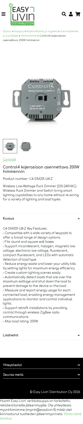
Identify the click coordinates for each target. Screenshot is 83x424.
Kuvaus (8, 218)
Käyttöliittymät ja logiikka (42, 31)
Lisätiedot (10, 335)
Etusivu (7, 31)
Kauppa (19, 31)
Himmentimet (29, 35)
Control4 (9, 159)
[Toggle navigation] (5, 14)
